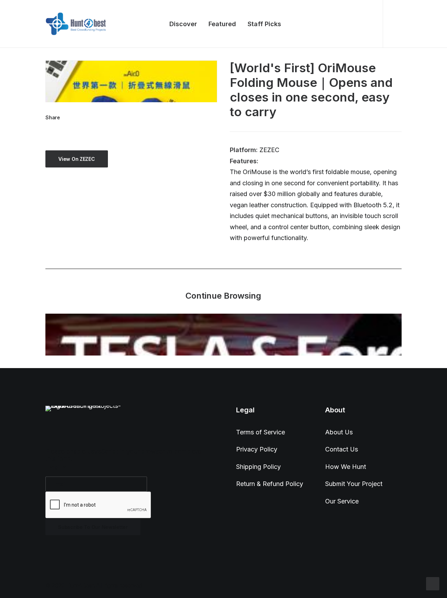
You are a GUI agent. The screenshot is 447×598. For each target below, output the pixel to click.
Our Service (342, 501)
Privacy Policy (256, 449)
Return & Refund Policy (269, 483)
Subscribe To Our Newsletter (92, 527)
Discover (183, 24)
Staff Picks (264, 24)
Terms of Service (260, 432)
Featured (222, 24)
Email (55, 467)
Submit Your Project (353, 483)
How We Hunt (345, 466)
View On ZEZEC (76, 159)
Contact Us (341, 449)
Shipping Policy (258, 466)
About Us (339, 432)
